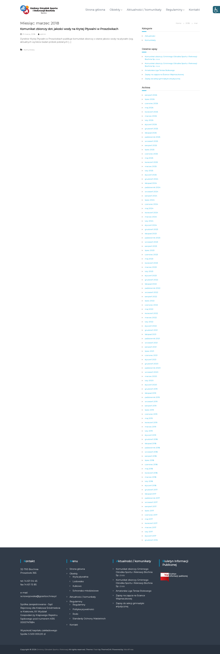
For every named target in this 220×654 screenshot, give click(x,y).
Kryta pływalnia (80, 576)
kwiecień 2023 (151, 263)
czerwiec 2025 (151, 154)
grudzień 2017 (151, 489)
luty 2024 (149, 221)
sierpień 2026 (151, 95)
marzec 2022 (151, 317)
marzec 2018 (150, 477)
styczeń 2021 (150, 359)
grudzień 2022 (151, 280)
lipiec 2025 (149, 149)
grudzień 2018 (151, 439)
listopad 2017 (150, 494)
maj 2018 (149, 468)
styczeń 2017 (150, 536)
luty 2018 (149, 481)
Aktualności (150, 36)
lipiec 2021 (149, 351)
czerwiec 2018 (151, 464)
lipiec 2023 (149, 250)
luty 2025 (149, 170)
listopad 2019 (150, 393)
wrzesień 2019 (151, 401)
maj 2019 (149, 418)
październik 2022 (152, 288)
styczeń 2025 (151, 175)
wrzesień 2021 (151, 343)
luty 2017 (149, 531)
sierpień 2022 (151, 296)
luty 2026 (149, 120)
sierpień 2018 (151, 456)
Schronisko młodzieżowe (86, 590)
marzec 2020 (151, 376)
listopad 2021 (150, 334)
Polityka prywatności (83, 609)
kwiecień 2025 (151, 162)
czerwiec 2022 (151, 305)
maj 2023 (149, 259)
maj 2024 (149, 208)
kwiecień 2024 (151, 212)
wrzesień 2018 (151, 452)
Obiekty (115, 9)
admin (43, 34)
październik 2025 (152, 137)
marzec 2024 (151, 217)
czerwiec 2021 (151, 355)
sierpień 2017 (151, 506)
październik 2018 (152, 447)
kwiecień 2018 (151, 473)
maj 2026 (149, 107)
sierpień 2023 (151, 246)
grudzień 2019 (151, 389)
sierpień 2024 (151, 196)
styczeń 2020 (151, 385)
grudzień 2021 (151, 330)
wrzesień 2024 (151, 191)
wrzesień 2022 (151, 292)
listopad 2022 (151, 284)
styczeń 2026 (151, 124)
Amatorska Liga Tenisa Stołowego (160, 70)
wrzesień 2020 (151, 372)
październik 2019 (152, 397)
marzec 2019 (150, 427)
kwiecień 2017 (151, 523)
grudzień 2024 (151, 179)
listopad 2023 (151, 233)
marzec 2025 (151, 166)
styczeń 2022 (151, 326)
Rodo (75, 614)
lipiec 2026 (149, 99)
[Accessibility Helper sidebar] (216, 9)
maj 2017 (149, 519)
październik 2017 (152, 498)
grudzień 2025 (151, 128)
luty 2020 (149, 380)
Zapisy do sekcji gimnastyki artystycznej (162, 79)
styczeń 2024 (151, 225)
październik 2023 (152, 238)
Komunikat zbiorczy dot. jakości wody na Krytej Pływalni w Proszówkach (69, 29)
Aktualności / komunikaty (144, 9)
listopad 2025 (151, 133)
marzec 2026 (151, 116)
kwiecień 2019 (151, 422)
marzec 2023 (151, 267)
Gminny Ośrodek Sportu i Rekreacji (52, 649)
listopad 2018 (150, 443)
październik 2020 (153, 368)
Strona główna (95, 9)
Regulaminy (174, 9)
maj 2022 (149, 309)
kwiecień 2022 (151, 313)
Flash (96, 649)
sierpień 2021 (151, 347)
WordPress (128, 649)
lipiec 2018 (149, 460)
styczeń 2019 (150, 435)
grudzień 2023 (151, 229)
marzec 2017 (150, 527)
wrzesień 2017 (151, 502)
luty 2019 (149, 431)
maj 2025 (149, 158)
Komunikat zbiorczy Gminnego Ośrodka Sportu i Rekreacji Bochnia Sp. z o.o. (134, 572)
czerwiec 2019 (151, 414)
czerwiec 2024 (151, 204)
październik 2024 (152, 187)
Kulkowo (77, 586)
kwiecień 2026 (151, 112)
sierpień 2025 (151, 145)
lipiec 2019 (149, 410)
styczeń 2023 (151, 275)
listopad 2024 (151, 183)
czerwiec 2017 (151, 515)
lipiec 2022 (149, 301)
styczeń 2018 (150, 485)
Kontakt (194, 9)
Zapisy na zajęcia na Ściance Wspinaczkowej (164, 74)
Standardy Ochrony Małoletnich (89, 618)
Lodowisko (78, 581)
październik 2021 (152, 338)
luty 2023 (149, 271)
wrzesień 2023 (151, 242)
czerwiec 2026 (151, 103)
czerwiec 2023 (151, 254)
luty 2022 (149, 322)
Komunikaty (29, 50)
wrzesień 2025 (151, 141)
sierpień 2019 (151, 406)
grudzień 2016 (151, 540)
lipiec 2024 (150, 200)
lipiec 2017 (149, 510)
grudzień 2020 (151, 364)
